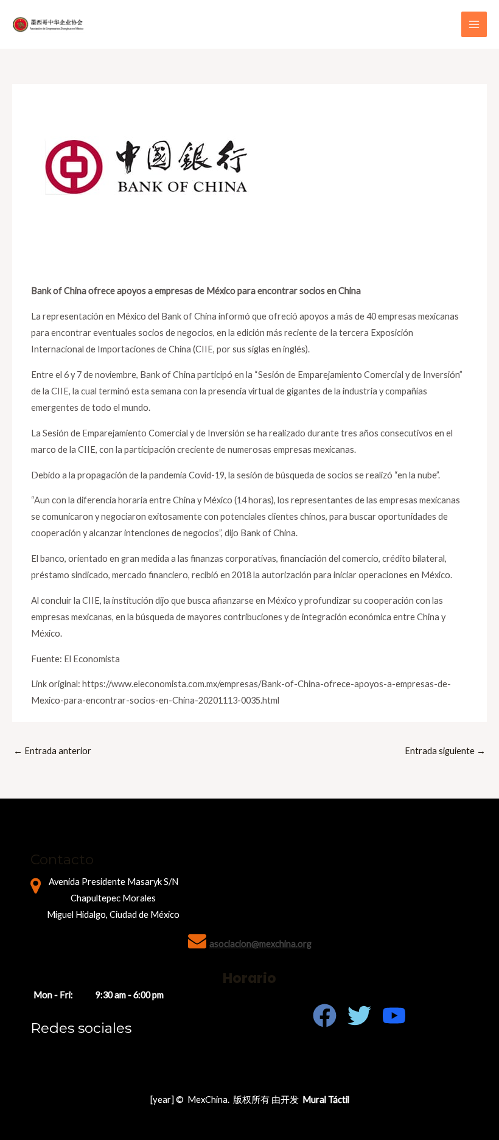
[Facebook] (325, 1015)
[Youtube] (394, 1015)
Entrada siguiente (445, 751)
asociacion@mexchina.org (260, 944)
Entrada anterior (52, 751)
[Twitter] (359, 1015)
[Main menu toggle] (474, 24)
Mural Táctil (325, 1099)
